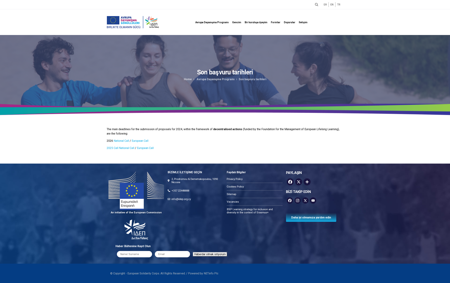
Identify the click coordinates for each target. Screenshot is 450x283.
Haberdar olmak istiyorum (210, 254)
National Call (121, 140)
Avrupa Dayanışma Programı (215, 79)
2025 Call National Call (120, 148)
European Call (140, 140)
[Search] (316, 4)
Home (188, 79)
